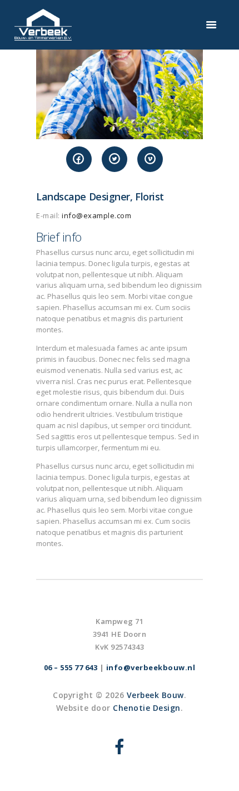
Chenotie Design (147, 707)
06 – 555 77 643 (71, 667)
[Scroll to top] (220, 772)
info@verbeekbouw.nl (151, 667)
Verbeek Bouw (155, 695)
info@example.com (96, 215)
